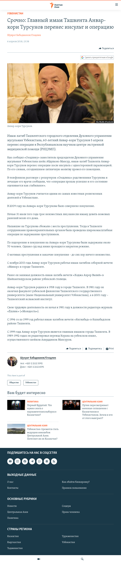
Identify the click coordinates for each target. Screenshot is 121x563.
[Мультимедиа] (38, 559)
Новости (12, 506)
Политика (32, 402)
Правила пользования (74, 488)
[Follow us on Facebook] (25, 461)
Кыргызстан (14, 542)
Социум (66, 506)
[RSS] (54, 461)
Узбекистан (15, 13)
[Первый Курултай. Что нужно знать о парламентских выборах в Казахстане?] (16, 405)
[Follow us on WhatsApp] (39, 461)
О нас (10, 482)
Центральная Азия (92, 402)
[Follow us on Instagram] (17, 461)
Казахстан (13, 536)
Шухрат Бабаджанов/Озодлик (24, 35)
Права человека (71, 512)
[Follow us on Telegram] (32, 461)
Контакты (12, 488)
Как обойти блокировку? (75, 482)
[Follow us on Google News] (47, 461)
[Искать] (82, 559)
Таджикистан (15, 548)
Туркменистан (70, 536)
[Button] (106, 48)
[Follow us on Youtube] (10, 461)
